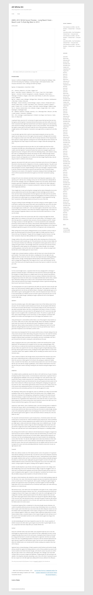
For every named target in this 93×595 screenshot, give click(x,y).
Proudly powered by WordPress (18, 588)
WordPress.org (66, 231)
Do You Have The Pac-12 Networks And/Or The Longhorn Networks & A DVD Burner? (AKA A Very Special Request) (46, 572)
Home (13, 14)
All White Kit (17, 7)
